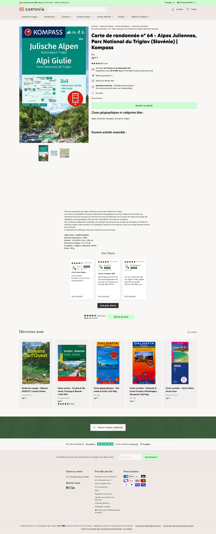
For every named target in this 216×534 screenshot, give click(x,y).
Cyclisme (66, 17)
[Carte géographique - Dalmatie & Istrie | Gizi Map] (108, 370)
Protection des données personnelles (178, 526)
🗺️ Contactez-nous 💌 (104, 480)
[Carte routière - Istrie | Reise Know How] (180, 370)
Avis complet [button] (77, 296)
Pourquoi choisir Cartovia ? (106, 477)
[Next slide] (150, 283)
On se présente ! (101, 487)
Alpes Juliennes (98, 118)
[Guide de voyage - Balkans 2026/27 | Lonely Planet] (36, 370)
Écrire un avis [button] (121, 317)
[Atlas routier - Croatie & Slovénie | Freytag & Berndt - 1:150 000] (72, 373)
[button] (97, 63)
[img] (77, 263)
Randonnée (49, 17)
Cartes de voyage (29, 17)
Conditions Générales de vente (148, 526)
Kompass (110, 118)
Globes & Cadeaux (140, 17)
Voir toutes (192, 332)
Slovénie (118, 118)
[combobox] (169, 2)
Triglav (127, 118)
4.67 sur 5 (101, 316)
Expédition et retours (103, 494)
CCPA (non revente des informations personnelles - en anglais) (106, 529)
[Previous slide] (66, 283)
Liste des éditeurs (102, 503)
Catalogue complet (102, 507)
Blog (96, 490)
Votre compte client (103, 483)
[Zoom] (53, 85)
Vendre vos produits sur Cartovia (104, 498)
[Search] (105, 9)
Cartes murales (83, 17)
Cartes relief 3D (104, 17)
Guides (121, 17)
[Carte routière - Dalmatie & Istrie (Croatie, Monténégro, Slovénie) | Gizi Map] (144, 372)
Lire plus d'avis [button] (108, 305)
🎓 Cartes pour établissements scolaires (107, 511)
